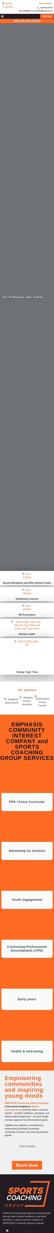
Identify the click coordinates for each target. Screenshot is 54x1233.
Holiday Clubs (27, 634)
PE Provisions (27, 615)
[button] (2, 16)
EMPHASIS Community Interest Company (26, 1103)
